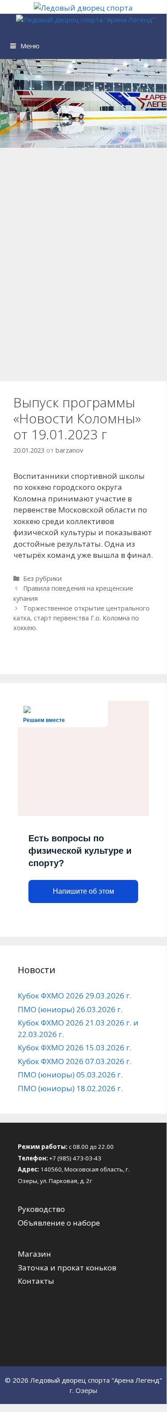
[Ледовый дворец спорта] (83, 8)
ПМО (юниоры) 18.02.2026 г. (70, 1088)
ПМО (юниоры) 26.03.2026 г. (70, 1009)
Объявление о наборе (59, 1223)
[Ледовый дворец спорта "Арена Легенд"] (85, 20)
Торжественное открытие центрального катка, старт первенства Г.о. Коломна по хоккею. (81, 618)
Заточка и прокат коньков (67, 1267)
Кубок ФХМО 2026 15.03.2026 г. (74, 1047)
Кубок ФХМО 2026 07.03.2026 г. (74, 1061)
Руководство (41, 1209)
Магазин (34, 1254)
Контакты (36, 1281)
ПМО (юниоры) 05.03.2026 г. (70, 1074)
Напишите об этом (83, 891)
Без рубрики (42, 578)
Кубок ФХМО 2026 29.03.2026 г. (74, 995)
